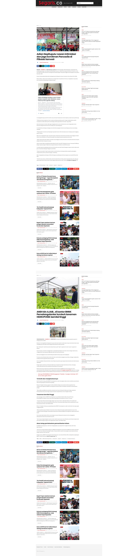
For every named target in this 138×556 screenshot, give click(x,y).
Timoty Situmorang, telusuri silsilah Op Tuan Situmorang (91, 111)
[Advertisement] (69, 15)
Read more (39, 187)
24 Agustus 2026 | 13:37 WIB (86, 121)
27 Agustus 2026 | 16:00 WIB (86, 75)
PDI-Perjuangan (42, 165)
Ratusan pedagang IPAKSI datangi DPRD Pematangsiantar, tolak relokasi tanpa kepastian (47, 239)
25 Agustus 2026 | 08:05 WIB (86, 106)
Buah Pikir (84, 7)
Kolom (79, 7)
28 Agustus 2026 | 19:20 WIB (86, 44)
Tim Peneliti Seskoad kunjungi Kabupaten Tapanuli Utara (45, 208)
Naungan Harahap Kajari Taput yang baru (90, 104)
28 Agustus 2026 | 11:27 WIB (50, 227)
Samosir (51, 165)
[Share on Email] (54, 66)
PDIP (47, 165)
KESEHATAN (60, 7)
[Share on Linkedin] (48, 66)
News (69, 7)
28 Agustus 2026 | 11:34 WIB (50, 210)
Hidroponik (55, 469)
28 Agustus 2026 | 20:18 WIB (50, 181)
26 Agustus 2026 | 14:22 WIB (86, 99)
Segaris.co (60, 165)
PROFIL (65, 7)
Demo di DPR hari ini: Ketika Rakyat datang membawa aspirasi (47, 254)
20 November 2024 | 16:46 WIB (55, 320)
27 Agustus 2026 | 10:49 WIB (50, 256)
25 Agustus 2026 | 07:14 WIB (86, 113)
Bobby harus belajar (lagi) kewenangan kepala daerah (90, 89)
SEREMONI (74, 7)
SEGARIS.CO (43, 69)
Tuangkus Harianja (71, 469)
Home (38, 25)
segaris (55, 165)
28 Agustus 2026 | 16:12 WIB (50, 195)
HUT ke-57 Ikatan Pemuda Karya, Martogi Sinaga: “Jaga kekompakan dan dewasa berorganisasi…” (47, 177)
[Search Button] (92, 3)
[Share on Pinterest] (51, 66)
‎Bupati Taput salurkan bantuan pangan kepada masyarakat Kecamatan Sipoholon (46, 224)
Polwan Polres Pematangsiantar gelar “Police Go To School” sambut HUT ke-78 (91, 119)
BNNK (40, 469)
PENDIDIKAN (54, 7)
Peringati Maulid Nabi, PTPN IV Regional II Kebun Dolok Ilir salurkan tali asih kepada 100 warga (91, 41)
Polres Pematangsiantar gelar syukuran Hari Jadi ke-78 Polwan (46, 192)
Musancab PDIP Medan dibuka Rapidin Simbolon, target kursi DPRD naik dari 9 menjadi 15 (90, 97)
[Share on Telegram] (46, 66)
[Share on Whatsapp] (43, 66)
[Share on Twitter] (40, 66)
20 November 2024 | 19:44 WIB (55, 62)
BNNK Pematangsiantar (47, 469)
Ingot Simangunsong (44, 62)
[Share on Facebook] (38, 66)
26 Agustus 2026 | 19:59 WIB (86, 340)
